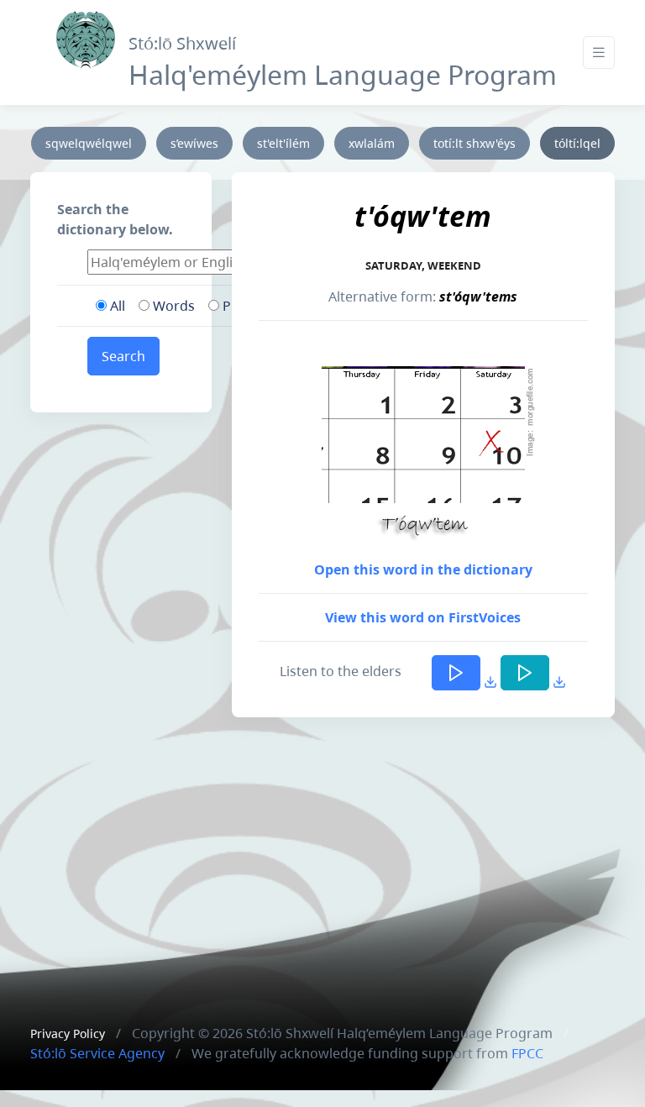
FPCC (527, 1053)
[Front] (85, 35)
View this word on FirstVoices (423, 617)
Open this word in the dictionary (423, 569)
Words (172, 305)
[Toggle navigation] (599, 52)
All (116, 305)
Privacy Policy (67, 1033)
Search (123, 356)
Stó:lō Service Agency (97, 1053)
